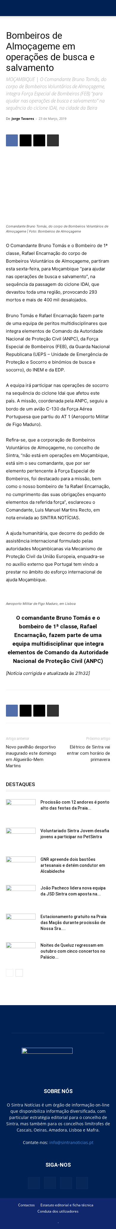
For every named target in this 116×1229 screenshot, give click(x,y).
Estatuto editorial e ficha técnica (66, 1205)
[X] (26, 140)
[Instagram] (50, 1183)
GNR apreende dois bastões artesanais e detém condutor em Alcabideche (72, 865)
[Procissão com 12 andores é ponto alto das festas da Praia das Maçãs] (21, 809)
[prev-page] (9, 973)
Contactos (26, 1205)
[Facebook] (12, 140)
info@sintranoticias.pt (71, 1142)
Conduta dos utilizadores (58, 1211)
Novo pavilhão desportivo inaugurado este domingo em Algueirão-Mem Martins (31, 756)
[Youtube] (82, 1183)
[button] (10, 8)
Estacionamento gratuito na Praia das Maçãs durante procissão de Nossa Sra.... (73, 922)
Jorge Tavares (23, 118)
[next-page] (19, 973)
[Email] (39, 140)
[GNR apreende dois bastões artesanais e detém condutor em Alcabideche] (21, 866)
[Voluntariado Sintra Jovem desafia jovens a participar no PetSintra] (21, 838)
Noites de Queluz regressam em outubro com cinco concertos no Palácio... (72, 951)
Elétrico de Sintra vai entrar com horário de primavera (88, 753)
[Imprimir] (53, 140)
